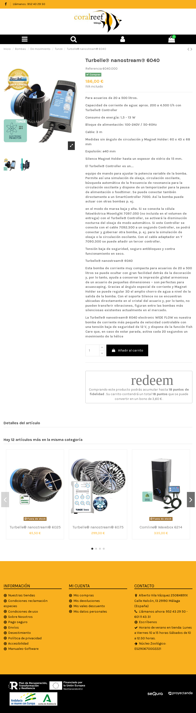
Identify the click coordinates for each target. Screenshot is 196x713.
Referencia (93, 69)
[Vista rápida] (35, 520)
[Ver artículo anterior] (189, 49)
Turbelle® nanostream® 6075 (98, 527)
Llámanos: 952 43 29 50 (29, 4)
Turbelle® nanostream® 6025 (35, 527)
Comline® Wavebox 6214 (161, 527)
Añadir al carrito (130, 350)
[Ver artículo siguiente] (191, 49)
